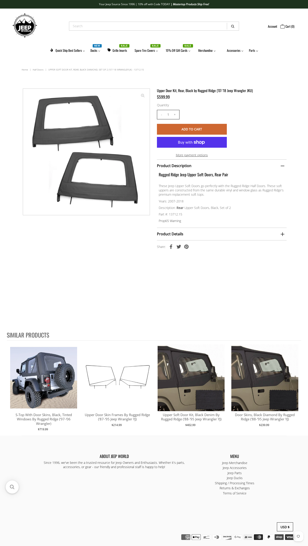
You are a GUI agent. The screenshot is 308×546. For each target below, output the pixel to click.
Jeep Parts (235, 473)
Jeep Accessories (235, 468)
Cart (289, 26)
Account (272, 26)
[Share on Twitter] (178, 246)
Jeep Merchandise (234, 463)
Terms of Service (234, 493)
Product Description (174, 165)
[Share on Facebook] (171, 246)
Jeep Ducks (235, 478)
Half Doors (38, 69)
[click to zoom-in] (143, 96)
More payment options (192, 155)
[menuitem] (67, 49)
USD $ (285, 527)
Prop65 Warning (170, 221)
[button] (12, 487)
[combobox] (154, 26)
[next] (296, 387)
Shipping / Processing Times (234, 483)
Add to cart (43, 382)
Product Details (170, 233)
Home (25, 69)
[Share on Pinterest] (186, 246)
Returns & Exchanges (235, 488)
